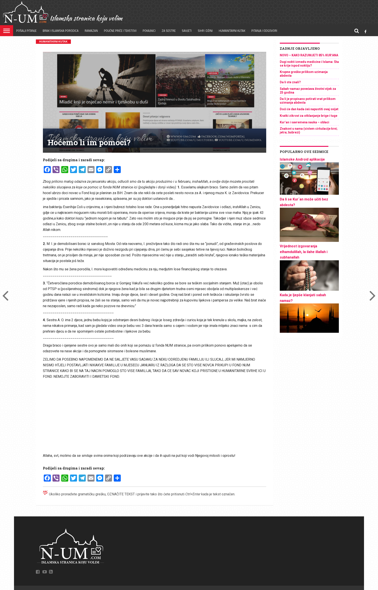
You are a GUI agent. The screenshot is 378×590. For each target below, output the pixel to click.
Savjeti (187, 30)
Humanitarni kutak (232, 30)
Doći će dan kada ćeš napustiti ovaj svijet (309, 109)
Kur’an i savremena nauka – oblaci (304, 122)
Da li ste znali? (290, 82)
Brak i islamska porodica (61, 30)
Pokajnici (149, 30)
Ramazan (91, 30)
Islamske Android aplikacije (302, 159)
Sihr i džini (205, 30)
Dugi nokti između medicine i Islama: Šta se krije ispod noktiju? (309, 63)
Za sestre (169, 30)
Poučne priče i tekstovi (120, 30)
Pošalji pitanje (26, 30)
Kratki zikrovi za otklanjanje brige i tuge (308, 115)
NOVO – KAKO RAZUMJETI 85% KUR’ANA (309, 55)
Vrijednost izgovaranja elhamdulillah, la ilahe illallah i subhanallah (303, 251)
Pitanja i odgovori (264, 30)
